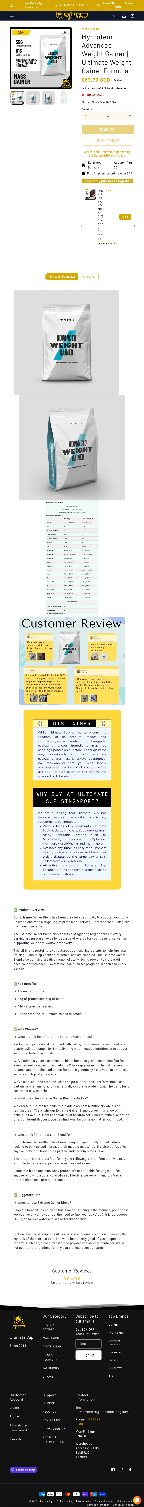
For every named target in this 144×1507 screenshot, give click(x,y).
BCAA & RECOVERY (50, 1357)
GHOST (113, 1360)
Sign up (88, 1355)
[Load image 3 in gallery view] (48, 98)
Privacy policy (83, 1501)
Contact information (98, 1505)
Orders (14, 1407)
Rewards (15, 1439)
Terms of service (104, 1501)
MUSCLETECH (117, 1368)
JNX (111, 1376)
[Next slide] (134, 226)
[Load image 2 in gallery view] (33, 98)
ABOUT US (49, 1411)
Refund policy (64, 1501)
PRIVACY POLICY (54, 1428)
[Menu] (11, 15)
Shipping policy (125, 1501)
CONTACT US (51, 1420)
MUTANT (114, 1325)
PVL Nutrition (116, 1332)
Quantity (87, 109)
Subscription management (18, 1428)
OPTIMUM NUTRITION (115, 1342)
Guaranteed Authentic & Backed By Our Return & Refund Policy (106, 153)
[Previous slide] (81, 226)
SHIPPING (49, 1403)
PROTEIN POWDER (49, 1327)
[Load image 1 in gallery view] (17, 98)
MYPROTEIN (115, 1352)
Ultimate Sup (46, 1501)
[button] (115, 15)
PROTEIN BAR (52, 1346)
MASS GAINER (52, 1338)
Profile (14, 1416)
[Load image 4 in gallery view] (64, 98)
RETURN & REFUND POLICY (54, 1440)
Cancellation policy (123, 1505)
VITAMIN (48, 1376)
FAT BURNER (51, 1368)
